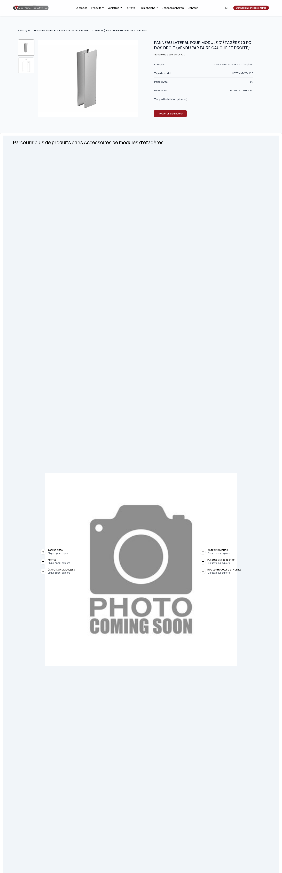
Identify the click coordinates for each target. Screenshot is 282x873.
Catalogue (24, 30)
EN (226, 7)
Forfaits (130, 8)
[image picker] (26, 48)
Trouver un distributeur (170, 113)
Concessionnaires (173, 8)
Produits (96, 8)
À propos (81, 8)
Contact (193, 8)
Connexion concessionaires (251, 7)
